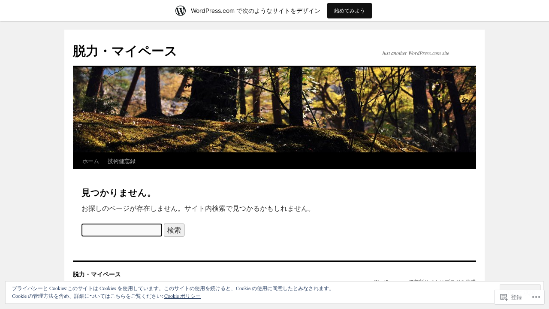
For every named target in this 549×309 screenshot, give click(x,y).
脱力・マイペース (125, 50)
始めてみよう (349, 10)
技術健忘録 (122, 161)
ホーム (90, 161)
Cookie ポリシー (182, 295)
